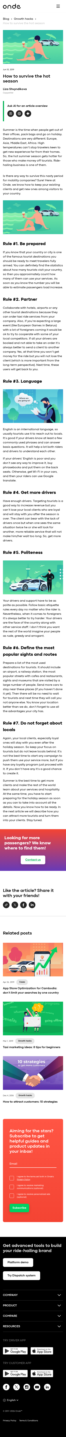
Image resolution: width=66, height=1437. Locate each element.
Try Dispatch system (22, 1275)
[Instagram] (26, 1388)
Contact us (33, 860)
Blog (6, 19)
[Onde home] (12, 6)
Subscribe (19, 1208)
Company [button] (10, 1295)
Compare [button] (10, 1316)
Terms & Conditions (28, 1421)
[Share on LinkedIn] (32, 907)
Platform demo (18, 1262)
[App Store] (43, 1351)
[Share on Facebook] (23, 907)
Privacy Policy (23, 1180)
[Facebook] (6, 1388)
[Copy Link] (6, 905)
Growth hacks (23, 19)
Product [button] (10, 1305)
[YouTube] (37, 1388)
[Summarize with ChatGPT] (19, 116)
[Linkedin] (47, 1388)
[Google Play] (15, 1351)
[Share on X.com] (15, 907)
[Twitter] (16, 1388)
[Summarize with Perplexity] (10, 116)
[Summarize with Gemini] (28, 116)
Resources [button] (11, 1326)
